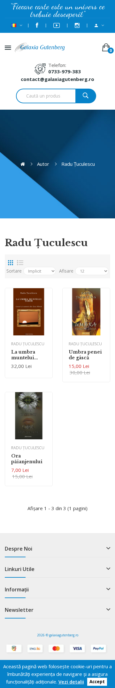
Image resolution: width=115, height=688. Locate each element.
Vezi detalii (71, 681)
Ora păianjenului (26, 459)
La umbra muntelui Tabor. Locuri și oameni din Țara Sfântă (28, 355)
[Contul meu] (99, 25)
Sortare (14, 271)
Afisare (66, 271)
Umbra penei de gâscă (85, 355)
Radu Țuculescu (78, 164)
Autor (43, 164)
